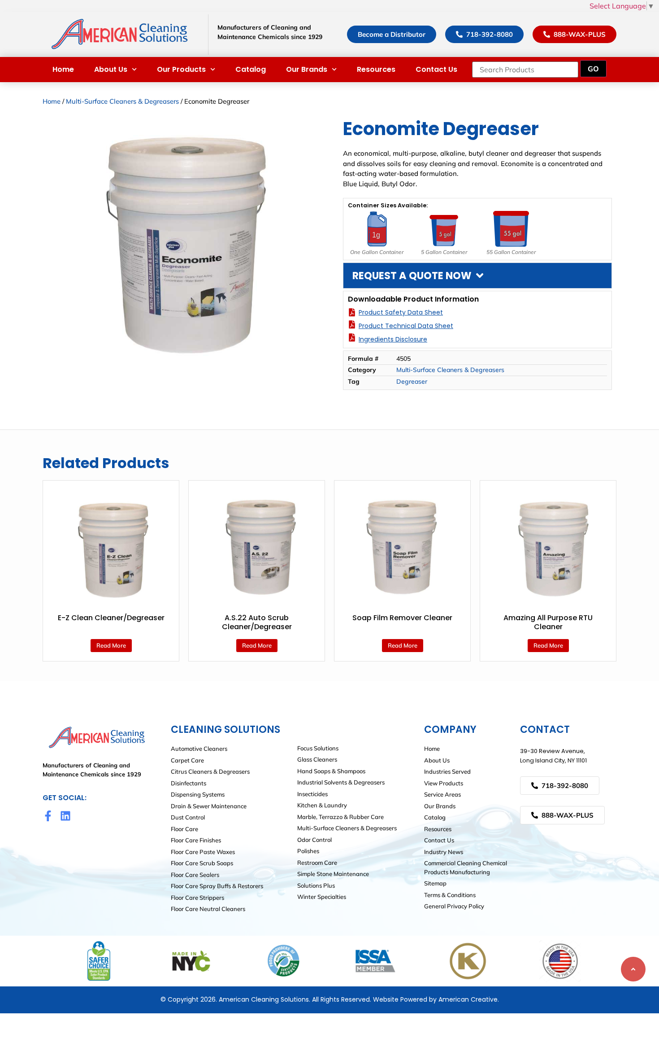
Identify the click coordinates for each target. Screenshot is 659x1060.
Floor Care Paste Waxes (203, 851)
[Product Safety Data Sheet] (352, 312)
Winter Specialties (321, 896)
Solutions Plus (316, 885)
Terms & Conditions (450, 894)
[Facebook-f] (48, 815)
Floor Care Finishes (196, 840)
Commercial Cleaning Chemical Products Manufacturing (465, 867)
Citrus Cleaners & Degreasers (210, 771)
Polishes (308, 850)
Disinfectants (188, 783)
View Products (443, 783)
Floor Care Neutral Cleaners (208, 908)
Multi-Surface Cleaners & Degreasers (122, 101)
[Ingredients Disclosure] (352, 337)
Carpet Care (187, 760)
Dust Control (188, 817)
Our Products (181, 69)
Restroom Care (317, 862)
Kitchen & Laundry (322, 805)
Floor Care (184, 828)
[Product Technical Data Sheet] (352, 324)
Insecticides (312, 793)
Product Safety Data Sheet (401, 312)
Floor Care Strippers (197, 897)
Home (63, 69)
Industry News (443, 851)
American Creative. (468, 999)
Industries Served (447, 771)
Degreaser (411, 381)
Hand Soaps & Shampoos (331, 771)
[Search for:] (525, 69)
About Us (110, 69)
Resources (376, 69)
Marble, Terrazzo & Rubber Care (340, 816)
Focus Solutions (317, 748)
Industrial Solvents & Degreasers (341, 782)
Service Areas (442, 794)
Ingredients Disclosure (393, 339)
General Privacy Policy (454, 906)
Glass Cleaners (317, 759)
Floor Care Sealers (195, 874)
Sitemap (435, 883)
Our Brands (306, 69)
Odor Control (314, 839)
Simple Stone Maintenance (333, 873)
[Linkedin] (65, 815)
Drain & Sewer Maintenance (209, 806)
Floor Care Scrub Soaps (202, 863)
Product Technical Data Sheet (406, 325)
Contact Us (436, 69)
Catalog (250, 69)
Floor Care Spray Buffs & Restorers (217, 885)
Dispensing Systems (198, 794)
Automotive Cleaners (199, 748)
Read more (111, 645)
